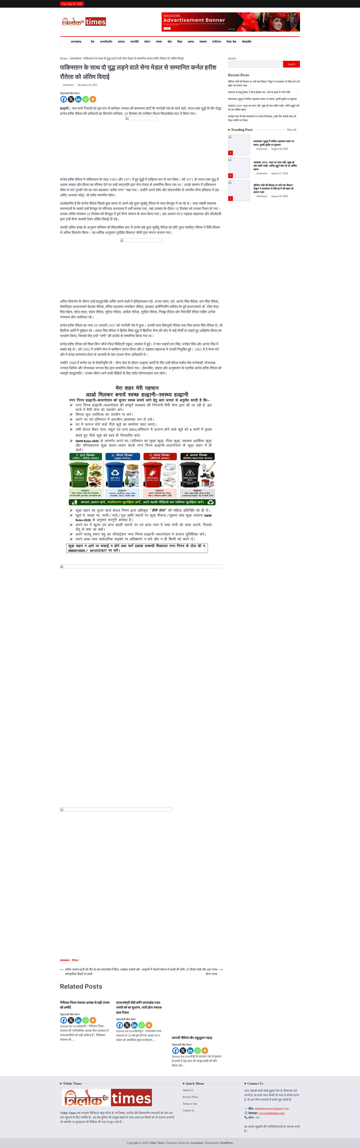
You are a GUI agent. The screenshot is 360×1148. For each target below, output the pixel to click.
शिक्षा (179, 41)
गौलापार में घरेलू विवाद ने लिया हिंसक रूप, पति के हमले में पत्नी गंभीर (259, 92)
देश (92, 41)
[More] (93, 99)
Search (232, 58)
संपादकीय (246, 41)
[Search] (297, 42)
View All (292, 129)
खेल (170, 41)
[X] (71, 99)
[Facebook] (63, 99)
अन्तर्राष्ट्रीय (106, 41)
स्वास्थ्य (203, 41)
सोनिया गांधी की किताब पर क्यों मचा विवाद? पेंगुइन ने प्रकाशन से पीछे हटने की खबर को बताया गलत (273, 166)
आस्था (191, 41)
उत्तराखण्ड (76, 41)
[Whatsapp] (85, 99)
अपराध (121, 41)
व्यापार (159, 41)
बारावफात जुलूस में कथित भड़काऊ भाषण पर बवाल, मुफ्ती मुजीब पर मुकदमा (262, 99)
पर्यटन (147, 41)
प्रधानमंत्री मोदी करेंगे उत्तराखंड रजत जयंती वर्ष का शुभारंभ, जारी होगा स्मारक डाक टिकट (88, 1020)
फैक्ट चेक (231, 41)
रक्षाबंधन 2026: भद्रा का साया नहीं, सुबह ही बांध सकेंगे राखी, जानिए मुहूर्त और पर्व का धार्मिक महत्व (275, 143)
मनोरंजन (216, 41)
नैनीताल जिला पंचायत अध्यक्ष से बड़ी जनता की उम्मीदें (66, 1015)
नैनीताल (75, 960)
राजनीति (134, 41)
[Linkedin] (78, 99)
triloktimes (68, 85)
